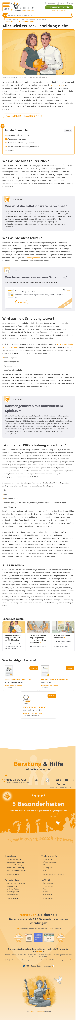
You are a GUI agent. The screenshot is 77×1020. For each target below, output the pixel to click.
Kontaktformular (12, 886)
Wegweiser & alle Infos (58, 10)
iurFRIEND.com (48, 898)
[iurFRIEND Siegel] (18, 937)
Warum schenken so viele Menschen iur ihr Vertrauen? (41, 929)
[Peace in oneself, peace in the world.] (7, 796)
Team (45, 889)
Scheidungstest (48, 865)
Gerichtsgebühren (33, 257)
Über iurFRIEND (48, 883)
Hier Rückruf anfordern (33, 713)
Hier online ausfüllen (14, 686)
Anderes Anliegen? (13, 874)
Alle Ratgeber (47, 868)
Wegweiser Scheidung (50, 859)
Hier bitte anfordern (50, 686)
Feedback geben (12, 895)
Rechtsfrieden (47, 895)
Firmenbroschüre (48, 886)
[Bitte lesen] (12, 9)
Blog (44, 870)
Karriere (45, 892)
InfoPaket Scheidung (50, 862)
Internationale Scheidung (15, 868)
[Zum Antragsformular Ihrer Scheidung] (9, 676)
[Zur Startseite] (23, 5)
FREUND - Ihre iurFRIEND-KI (16, 883)
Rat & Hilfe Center (13, 898)
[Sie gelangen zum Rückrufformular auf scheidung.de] (27, 703)
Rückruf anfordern (13, 889)
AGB (27, 966)
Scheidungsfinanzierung (28, 291)
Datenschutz (36, 966)
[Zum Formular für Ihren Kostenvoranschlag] (45, 676)
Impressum (47, 966)
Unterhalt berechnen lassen (16, 870)
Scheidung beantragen (14, 859)
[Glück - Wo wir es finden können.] (53, 966)
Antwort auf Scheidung (14, 865)
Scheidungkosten (57, 85)
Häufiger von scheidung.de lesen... (54, 874)
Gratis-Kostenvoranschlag (15, 862)
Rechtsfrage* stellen (13, 892)
